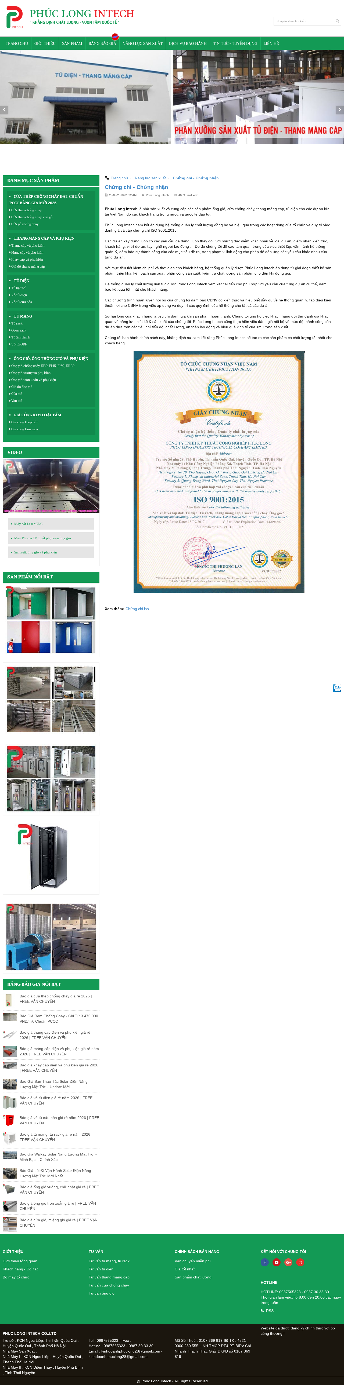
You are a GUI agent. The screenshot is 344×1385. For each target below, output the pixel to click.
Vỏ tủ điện (18, 295)
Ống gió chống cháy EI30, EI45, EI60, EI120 (42, 366)
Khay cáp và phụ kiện (26, 259)
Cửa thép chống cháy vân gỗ (31, 217)
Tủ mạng (23, 316)
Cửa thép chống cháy (26, 210)
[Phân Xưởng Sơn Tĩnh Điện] (172, 110)
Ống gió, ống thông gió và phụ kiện (51, 359)
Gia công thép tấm (24, 422)
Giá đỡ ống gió (21, 386)
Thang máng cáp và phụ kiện (44, 239)
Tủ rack (16, 323)
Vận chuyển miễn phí (193, 1261)
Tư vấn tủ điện (101, 1269)
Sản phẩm (72, 44)
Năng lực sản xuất (143, 44)
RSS (270, 1311)
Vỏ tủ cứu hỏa (21, 302)
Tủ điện (21, 281)
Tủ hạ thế (17, 288)
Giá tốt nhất (185, 1269)
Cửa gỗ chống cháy (24, 224)
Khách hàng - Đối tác (20, 1269)
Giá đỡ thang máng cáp (27, 266)
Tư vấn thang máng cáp (109, 1277)
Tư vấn (96, 1251)
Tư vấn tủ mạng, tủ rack (109, 1261)
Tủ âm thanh (20, 337)
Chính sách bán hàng (197, 1251)
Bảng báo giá (102, 44)
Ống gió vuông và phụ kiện (30, 373)
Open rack (18, 330)
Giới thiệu (45, 44)
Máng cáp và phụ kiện (26, 252)
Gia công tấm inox (24, 429)
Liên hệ (271, 44)
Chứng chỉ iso (137, 609)
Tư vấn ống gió (101, 1293)
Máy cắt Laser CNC (28, 524)
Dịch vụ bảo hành (188, 44)
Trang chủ (17, 44)
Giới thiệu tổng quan (20, 1261)
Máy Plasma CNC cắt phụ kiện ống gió (42, 538)
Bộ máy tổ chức (16, 1277)
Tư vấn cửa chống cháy (109, 1285)
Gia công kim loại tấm (37, 415)
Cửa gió (16, 393)
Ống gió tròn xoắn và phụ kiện (33, 379)
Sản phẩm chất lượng (193, 1277)
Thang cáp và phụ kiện (27, 245)
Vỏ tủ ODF (18, 344)
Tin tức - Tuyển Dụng (235, 44)
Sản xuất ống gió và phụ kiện (35, 552)
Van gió (16, 400)
